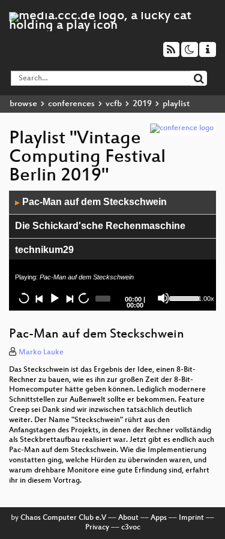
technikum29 (44, 250)
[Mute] (163, 298)
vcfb (114, 104)
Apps (159, 518)
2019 (142, 104)
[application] (112, 251)
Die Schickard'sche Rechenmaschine (100, 226)
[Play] (54, 298)
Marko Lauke (41, 352)
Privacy (97, 527)
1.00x (206, 298)
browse (23, 104)
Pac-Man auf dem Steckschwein (91, 202)
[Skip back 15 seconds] (24, 298)
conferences (71, 104)
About (128, 518)
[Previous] (39, 298)
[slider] (182, 297)
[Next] (69, 298)
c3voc (130, 527)
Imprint (191, 518)
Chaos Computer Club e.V (63, 518)
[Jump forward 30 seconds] (83, 298)
